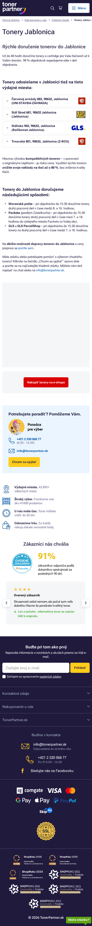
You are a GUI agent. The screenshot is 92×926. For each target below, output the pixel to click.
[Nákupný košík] (60, 8)
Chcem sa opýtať (24, 462)
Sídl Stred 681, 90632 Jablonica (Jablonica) (34, 114)
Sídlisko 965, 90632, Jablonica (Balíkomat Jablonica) (33, 128)
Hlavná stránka (11, 20)
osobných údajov (50, 676)
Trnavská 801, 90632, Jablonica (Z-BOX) (40, 141)
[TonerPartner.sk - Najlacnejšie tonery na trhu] (14, 8)
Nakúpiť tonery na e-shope (46, 382)
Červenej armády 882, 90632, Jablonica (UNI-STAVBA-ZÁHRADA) (40, 101)
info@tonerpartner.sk (50, 270)
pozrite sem (25, 248)
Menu (82, 8)
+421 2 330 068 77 (29, 439)
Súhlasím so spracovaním (34, 676)
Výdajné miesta (60, 20)
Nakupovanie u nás (35, 20)
